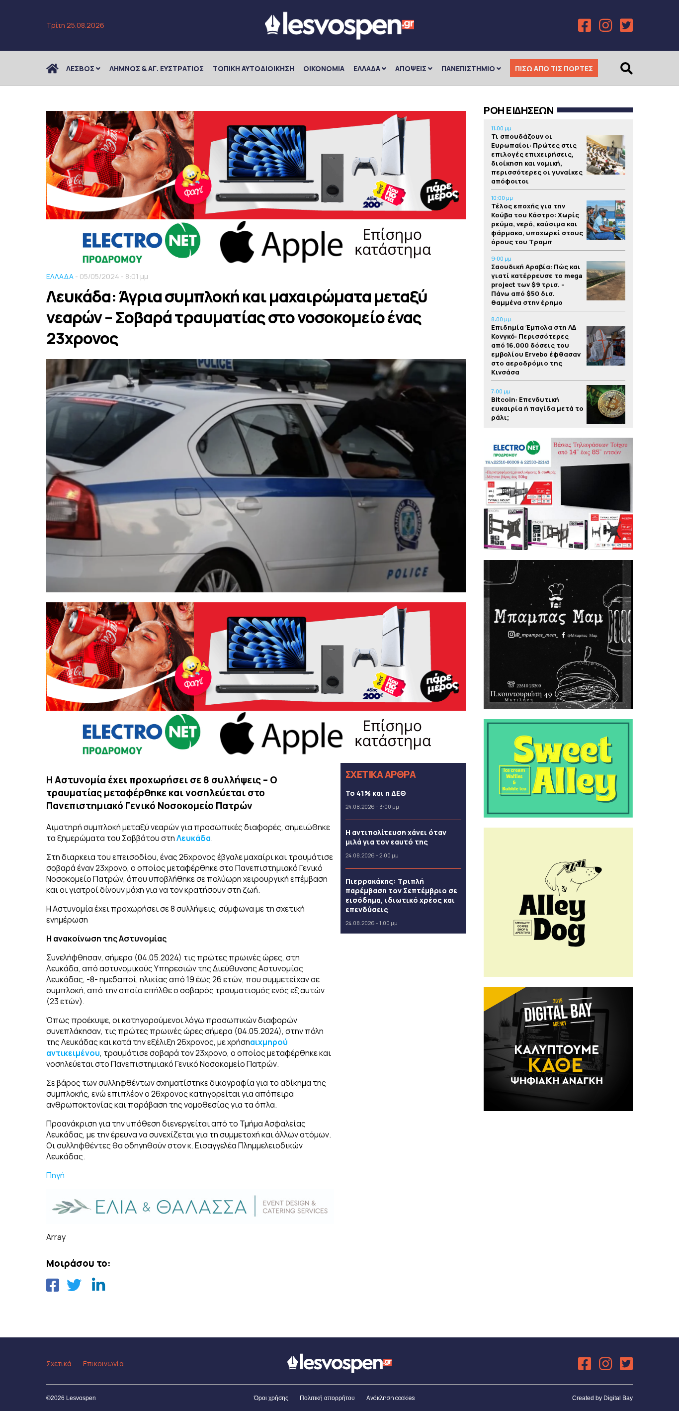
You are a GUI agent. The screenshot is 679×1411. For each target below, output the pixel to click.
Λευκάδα (193, 838)
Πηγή (55, 1175)
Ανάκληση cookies (390, 1398)
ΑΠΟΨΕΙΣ (410, 68)
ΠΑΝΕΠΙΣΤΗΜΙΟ (468, 68)
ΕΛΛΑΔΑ (366, 68)
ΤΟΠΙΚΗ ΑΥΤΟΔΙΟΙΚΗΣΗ (253, 68)
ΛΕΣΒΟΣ (80, 68)
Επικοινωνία (103, 1363)
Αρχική (58, 68)
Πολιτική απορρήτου (327, 1398)
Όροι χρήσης (271, 1398)
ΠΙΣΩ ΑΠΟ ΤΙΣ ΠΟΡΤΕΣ (554, 68)
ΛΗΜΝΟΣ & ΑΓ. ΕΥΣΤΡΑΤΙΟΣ (156, 68)
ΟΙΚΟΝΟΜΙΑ (323, 68)
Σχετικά (59, 1363)
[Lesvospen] (339, 36)
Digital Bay (618, 1398)
